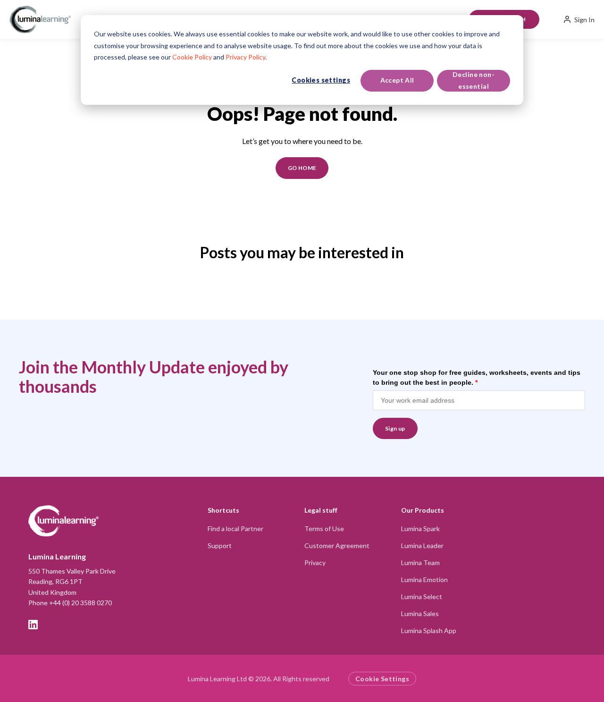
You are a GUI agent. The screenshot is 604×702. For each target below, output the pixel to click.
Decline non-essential (474, 80)
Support (220, 545)
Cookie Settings (382, 679)
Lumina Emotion (424, 579)
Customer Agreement (336, 545)
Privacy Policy (245, 57)
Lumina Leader (422, 545)
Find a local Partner (235, 528)
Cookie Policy (192, 57)
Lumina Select (421, 596)
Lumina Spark (420, 528)
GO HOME (302, 167)
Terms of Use (324, 528)
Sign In (584, 20)
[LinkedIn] (33, 624)
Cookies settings (321, 80)
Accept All (397, 80)
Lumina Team (420, 562)
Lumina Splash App (428, 630)
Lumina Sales (420, 613)
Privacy (315, 562)
